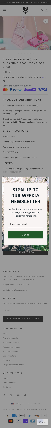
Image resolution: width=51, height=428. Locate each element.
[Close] (46, 180)
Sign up (25, 234)
